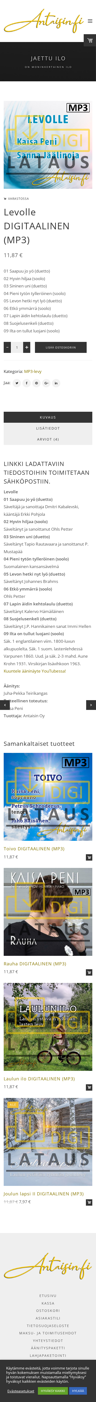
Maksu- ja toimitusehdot (48, 1333)
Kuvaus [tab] (48, 417)
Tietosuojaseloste (48, 1325)
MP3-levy (33, 371)
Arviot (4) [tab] (48, 439)
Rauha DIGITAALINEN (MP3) (35, 964)
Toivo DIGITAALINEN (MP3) (34, 849)
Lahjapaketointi (48, 1355)
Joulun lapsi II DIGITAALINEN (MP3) (44, 1194)
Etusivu (48, 1295)
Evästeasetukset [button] (20, 1391)
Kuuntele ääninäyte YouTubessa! (35, 671)
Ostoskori (48, 1310)
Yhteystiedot (48, 1340)
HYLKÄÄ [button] (78, 1391)
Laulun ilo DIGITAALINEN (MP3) (39, 1079)
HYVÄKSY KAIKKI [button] (53, 1391)
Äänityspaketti (48, 1348)
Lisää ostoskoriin (61, 347)
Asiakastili (48, 1318)
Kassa (48, 1303)
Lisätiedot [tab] (48, 428)
